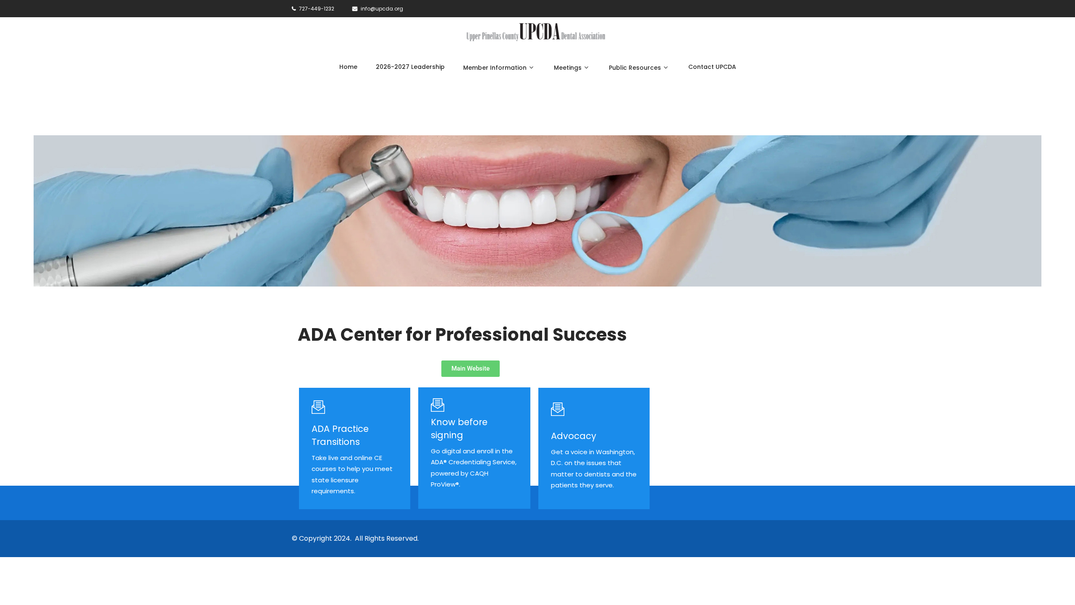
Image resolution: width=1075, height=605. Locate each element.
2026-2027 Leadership (410, 67)
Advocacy (573, 436)
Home (348, 67)
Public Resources (635, 67)
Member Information (495, 67)
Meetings (568, 67)
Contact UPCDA (712, 67)
